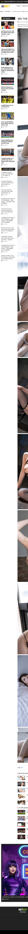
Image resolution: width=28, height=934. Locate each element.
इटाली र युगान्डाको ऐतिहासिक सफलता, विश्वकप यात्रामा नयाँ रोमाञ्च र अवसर (7, 123)
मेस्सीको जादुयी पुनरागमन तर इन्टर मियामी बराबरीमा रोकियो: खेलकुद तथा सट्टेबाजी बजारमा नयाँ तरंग (7, 70)
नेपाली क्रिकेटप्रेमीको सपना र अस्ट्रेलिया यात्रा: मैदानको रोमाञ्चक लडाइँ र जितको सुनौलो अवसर (7, 161)
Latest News (8, 169)
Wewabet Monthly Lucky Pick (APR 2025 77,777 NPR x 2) (7, 174)
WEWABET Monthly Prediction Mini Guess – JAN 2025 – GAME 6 (7, 238)
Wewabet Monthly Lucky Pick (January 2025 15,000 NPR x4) (7, 210)
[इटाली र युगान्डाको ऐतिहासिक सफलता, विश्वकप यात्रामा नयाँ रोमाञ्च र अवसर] (7, 116)
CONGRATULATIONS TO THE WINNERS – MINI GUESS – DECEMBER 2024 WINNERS (8, 220)
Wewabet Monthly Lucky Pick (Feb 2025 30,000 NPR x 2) (7, 191)
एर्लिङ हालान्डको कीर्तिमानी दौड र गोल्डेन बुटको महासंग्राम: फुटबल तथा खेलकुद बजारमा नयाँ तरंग (8, 51)
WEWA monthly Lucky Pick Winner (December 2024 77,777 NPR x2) (8, 229)
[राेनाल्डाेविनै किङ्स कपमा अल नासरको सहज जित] (7, 99)
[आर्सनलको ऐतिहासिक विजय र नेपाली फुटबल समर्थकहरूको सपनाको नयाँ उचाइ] (7, 134)
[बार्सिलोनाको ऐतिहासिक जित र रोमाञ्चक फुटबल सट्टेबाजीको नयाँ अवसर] (7, 81)
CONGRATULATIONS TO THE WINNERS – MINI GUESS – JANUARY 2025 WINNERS (8, 201)
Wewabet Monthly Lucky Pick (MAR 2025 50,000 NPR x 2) (7, 182)
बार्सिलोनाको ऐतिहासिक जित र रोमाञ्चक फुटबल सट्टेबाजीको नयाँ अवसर (7, 88)
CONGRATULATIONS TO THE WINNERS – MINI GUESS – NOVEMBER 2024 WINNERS (8, 248)
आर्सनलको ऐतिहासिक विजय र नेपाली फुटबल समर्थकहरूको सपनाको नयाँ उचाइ (7, 141)
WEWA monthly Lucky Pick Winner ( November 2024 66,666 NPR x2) (8, 257)
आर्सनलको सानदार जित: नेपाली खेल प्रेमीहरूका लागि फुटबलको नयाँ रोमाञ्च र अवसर (7, 32)
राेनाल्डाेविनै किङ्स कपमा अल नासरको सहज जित (7, 106)
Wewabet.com (5, 6)
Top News (6, 18)
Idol (22, 767)
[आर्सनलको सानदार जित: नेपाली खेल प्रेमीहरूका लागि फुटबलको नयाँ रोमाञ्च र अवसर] (7, 25)
